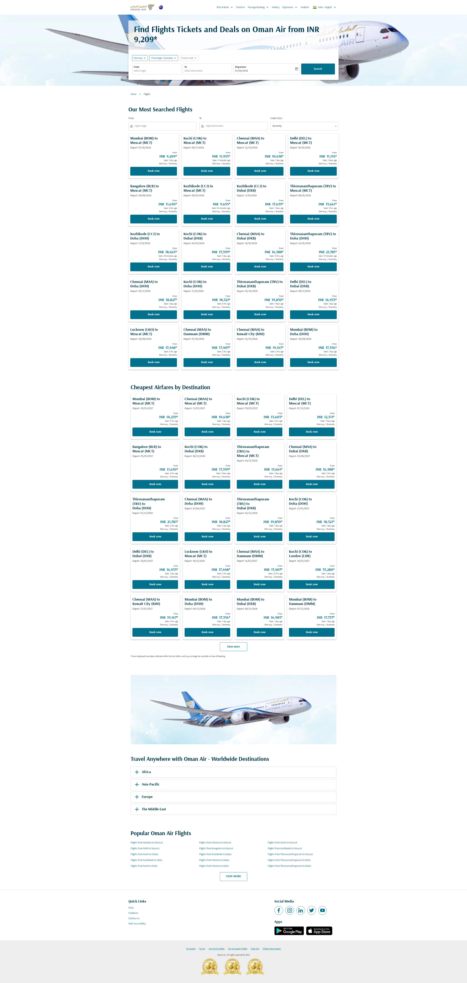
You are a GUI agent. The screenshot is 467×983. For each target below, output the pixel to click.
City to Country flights (237, 949)
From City (255, 949)
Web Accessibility (137, 923)
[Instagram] (289, 910)
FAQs (131, 908)
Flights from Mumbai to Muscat (147, 842)
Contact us (134, 918)
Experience (290, 7)
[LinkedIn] (300, 910)
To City (202, 949)
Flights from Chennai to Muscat (215, 842)
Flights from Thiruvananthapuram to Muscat (290, 854)
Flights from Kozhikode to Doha (146, 860)
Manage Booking (258, 7)
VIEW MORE (233, 876)
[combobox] (157, 71)
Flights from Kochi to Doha (144, 866)
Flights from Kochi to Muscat (282, 842)
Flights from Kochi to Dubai (144, 854)
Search (318, 69)
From (136, 67)
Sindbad (304, 7)
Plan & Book (225, 7)
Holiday (275, 7)
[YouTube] (322, 910)
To (185, 67)
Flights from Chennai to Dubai (214, 860)
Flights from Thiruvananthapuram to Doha (289, 860)
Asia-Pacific (151, 785)
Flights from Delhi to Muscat (145, 848)
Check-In (240, 7)
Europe (147, 797)
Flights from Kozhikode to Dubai (215, 854)
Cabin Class (276, 118)
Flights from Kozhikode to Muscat (285, 848)
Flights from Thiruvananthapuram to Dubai (289, 866)
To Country (191, 949)
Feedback (133, 913)
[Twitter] (311, 910)
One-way (138, 58)
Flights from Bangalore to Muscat (216, 848)
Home (133, 94)
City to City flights (217, 949)
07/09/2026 (241, 71)
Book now (154, 171)
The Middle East (154, 809)
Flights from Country (272, 949)
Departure (240, 67)
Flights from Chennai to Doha (214, 866)
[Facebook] (278, 910)
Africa (146, 772)
